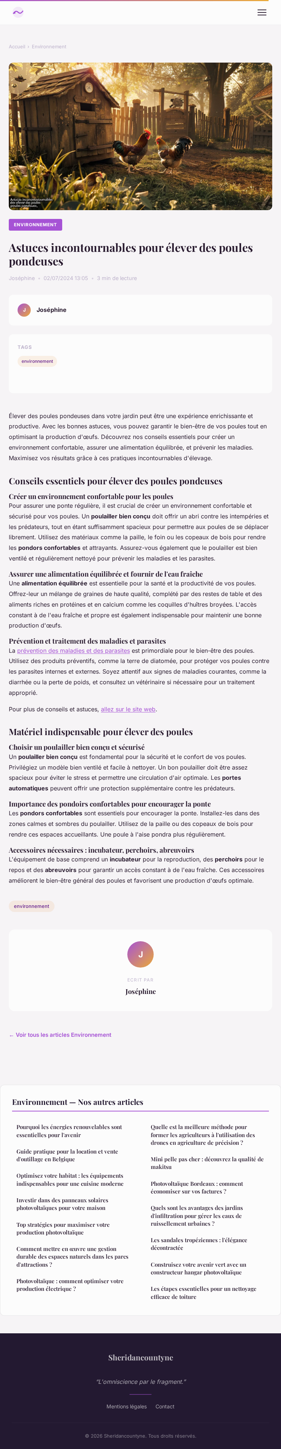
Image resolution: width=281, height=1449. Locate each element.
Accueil (17, 46)
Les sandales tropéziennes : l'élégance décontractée (199, 1243)
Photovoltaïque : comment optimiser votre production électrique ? (70, 1284)
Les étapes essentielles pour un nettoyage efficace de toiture (203, 1292)
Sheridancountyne (140, 1357)
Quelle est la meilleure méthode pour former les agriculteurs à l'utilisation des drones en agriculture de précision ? (203, 1134)
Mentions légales (126, 1406)
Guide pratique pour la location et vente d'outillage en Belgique (67, 1155)
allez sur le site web (128, 709)
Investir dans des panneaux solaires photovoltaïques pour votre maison (62, 1203)
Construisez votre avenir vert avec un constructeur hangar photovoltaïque (198, 1268)
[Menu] (262, 12)
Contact (165, 1406)
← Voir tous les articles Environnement (60, 1034)
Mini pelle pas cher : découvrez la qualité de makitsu (207, 1162)
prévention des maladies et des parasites (73, 650)
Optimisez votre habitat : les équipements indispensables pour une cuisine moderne (70, 1179)
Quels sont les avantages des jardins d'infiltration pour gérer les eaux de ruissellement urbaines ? (197, 1215)
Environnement (49, 46)
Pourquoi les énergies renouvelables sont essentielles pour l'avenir (69, 1130)
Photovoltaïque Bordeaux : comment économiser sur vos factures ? (197, 1187)
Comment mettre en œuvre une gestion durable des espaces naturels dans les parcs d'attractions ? (72, 1256)
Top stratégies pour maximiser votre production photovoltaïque (63, 1228)
